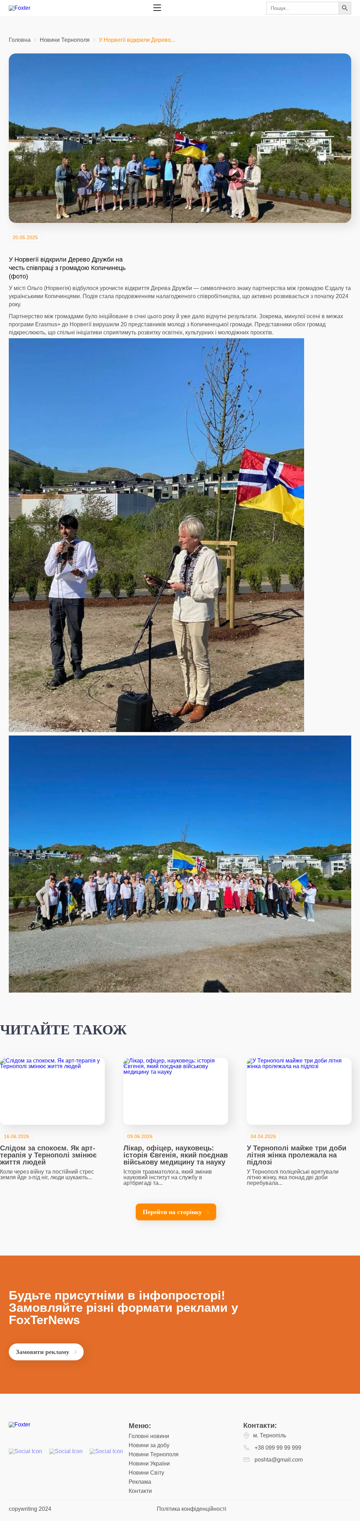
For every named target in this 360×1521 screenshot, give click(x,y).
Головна (20, 40)
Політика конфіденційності (191, 1509)
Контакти (140, 1491)
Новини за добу (149, 1445)
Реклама (140, 1482)
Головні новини (149, 1436)
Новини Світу (146, 1473)
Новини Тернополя (65, 40)
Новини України (149, 1464)
